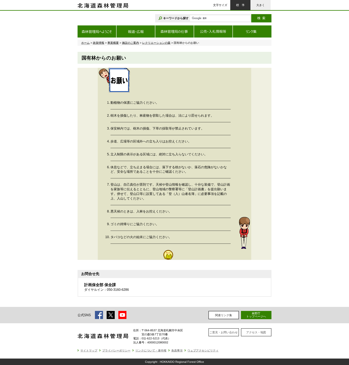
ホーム (85, 42)
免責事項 (177, 350)
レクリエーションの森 (156, 42)
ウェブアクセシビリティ (203, 350)
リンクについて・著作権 (150, 350)
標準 (240, 5)
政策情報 (98, 42)
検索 (261, 18)
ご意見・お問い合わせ (223, 332)
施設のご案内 (130, 42)
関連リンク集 (223, 315)
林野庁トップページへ (256, 315)
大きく (260, 5)
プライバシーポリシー (116, 350)
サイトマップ (88, 350)
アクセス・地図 (256, 332)
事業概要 (113, 42)
